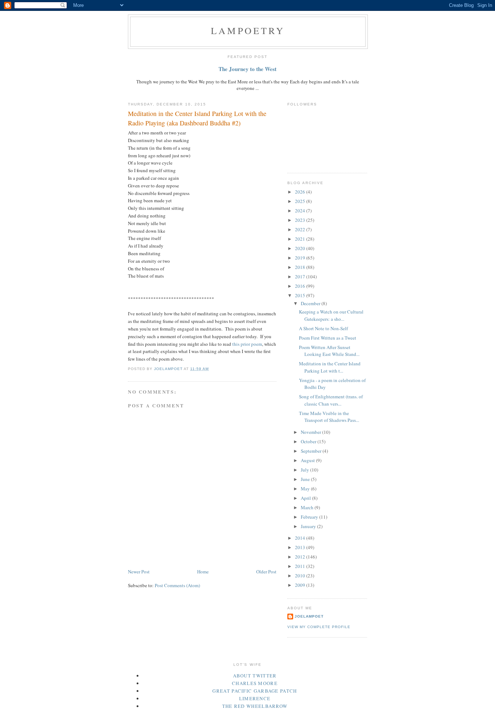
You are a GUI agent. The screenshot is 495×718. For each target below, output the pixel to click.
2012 (300, 556)
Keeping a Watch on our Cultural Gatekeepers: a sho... (331, 315)
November (311, 432)
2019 (300, 257)
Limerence (255, 698)
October (309, 441)
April (306, 498)
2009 (300, 585)
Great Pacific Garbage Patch (254, 691)
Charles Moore (255, 683)
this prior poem (247, 344)
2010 (300, 575)
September (312, 451)
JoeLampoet (309, 616)
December (311, 303)
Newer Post (139, 571)
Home (203, 571)
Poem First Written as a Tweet (327, 338)
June (306, 479)
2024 (300, 210)
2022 (300, 229)
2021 (300, 239)
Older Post (266, 571)
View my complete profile (318, 627)
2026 (300, 191)
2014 (300, 538)
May (306, 488)
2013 (300, 547)
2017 (300, 276)
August (308, 460)
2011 (300, 566)
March (308, 507)
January (309, 526)
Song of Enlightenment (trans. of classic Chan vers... (331, 400)
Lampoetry (248, 30)
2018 (300, 267)
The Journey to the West (247, 69)
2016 (300, 286)
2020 (300, 248)
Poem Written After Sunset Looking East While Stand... (329, 351)
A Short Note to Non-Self (323, 328)
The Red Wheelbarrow (255, 706)
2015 (300, 295)
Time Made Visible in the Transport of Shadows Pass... (329, 417)
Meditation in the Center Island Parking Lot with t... (330, 367)
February (310, 517)
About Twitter (255, 675)
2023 (300, 220)
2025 (300, 201)
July (305, 469)
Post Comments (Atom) (177, 585)
